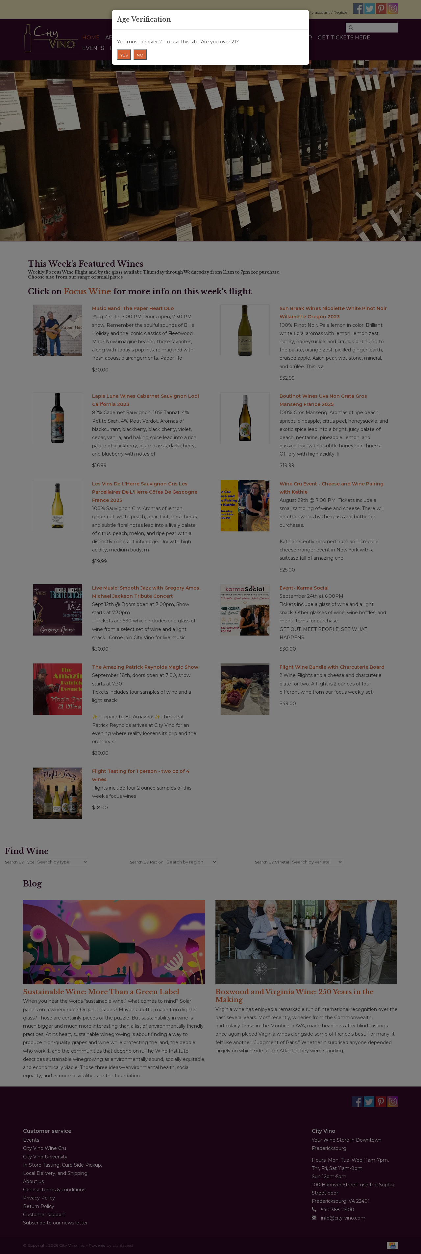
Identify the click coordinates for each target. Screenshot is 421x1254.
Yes (124, 55)
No (140, 55)
